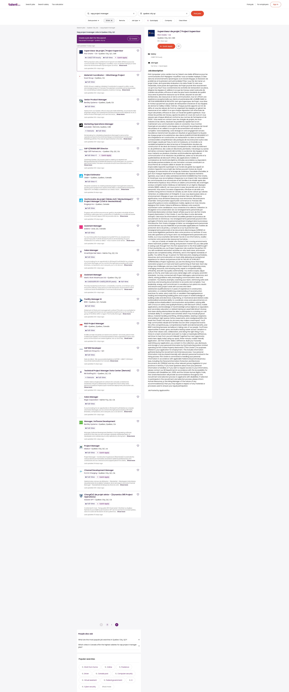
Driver (86, 673)
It (131, 680)
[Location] (162, 13)
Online (109, 667)
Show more (123, 65)
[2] (116, 624)
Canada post (103, 673)
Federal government (114, 680)
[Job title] (109, 13)
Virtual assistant (90, 680)
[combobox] (111, 13)
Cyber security (90, 687)
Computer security (125, 673)
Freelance (125, 667)
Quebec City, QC (92, 27)
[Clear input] (134, 13)
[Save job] (138, 51)
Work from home (91, 667)
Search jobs (81, 27)
